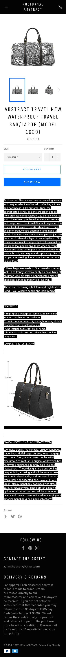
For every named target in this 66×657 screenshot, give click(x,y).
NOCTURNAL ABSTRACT (33, 7)
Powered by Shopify (49, 645)
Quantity (49, 149)
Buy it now (32, 182)
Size (6, 149)
